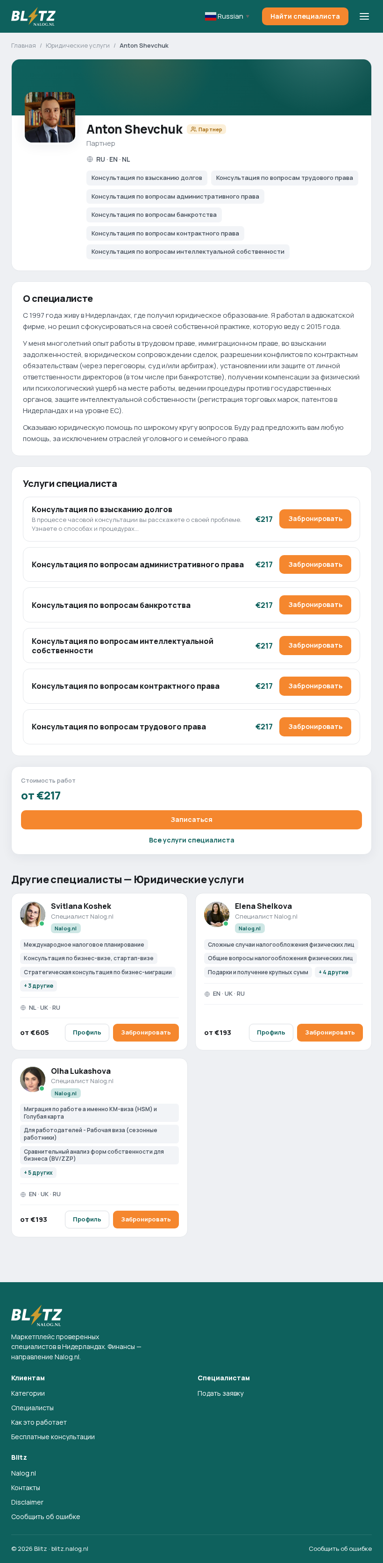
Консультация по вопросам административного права (138, 564)
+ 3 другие (38, 986)
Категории (28, 1393)
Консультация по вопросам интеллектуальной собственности (122, 645)
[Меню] (364, 16)
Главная (23, 45)
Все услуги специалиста (191, 839)
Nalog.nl (23, 1473)
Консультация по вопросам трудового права (119, 726)
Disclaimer (27, 1502)
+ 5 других (38, 1173)
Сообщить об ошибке (45, 1516)
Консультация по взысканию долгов (102, 509)
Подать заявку (220, 1393)
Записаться (191, 819)
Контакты (25, 1487)
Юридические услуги (78, 45)
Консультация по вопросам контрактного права (126, 686)
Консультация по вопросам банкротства (111, 605)
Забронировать (315, 518)
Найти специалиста (305, 16)
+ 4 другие (333, 972)
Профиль (87, 1032)
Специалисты (32, 1407)
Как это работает (39, 1422)
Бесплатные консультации (53, 1436)
